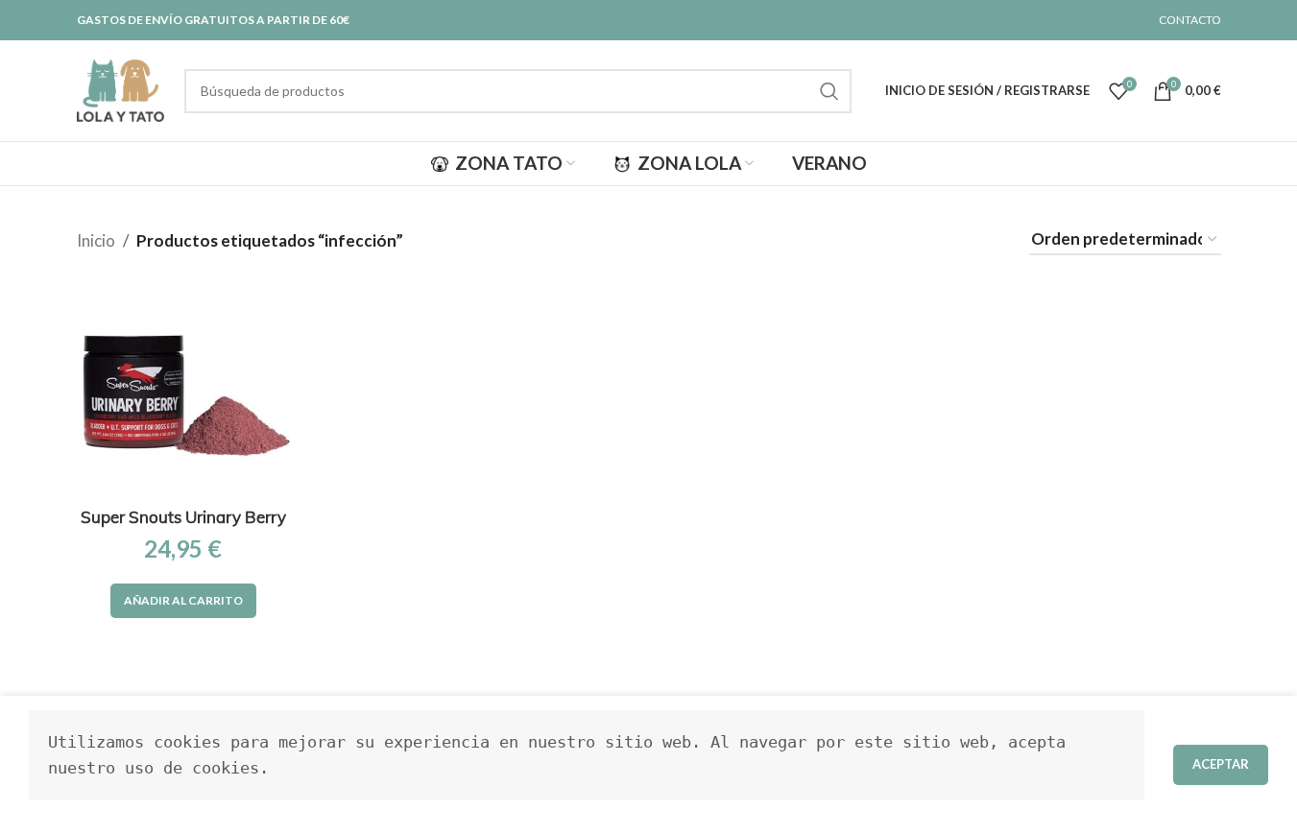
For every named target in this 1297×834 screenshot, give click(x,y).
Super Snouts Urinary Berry (183, 517)
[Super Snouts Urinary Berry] (183, 390)
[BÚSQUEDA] (829, 91)
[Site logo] (121, 89)
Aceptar (1220, 764)
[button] (183, 601)
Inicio (96, 240)
